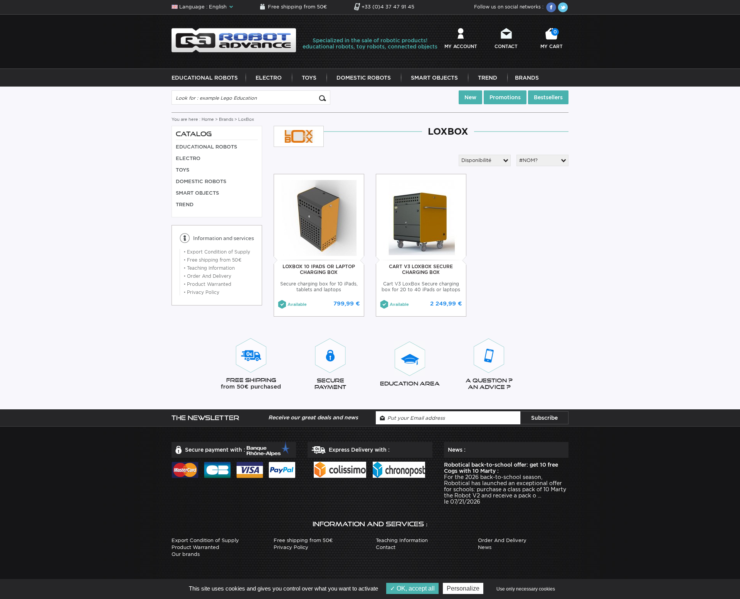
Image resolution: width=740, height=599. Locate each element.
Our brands (186, 554)
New (470, 97)
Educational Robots (205, 78)
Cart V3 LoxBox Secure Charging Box (421, 269)
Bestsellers (548, 97)
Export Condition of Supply (217, 252)
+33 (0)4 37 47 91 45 (388, 7)
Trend (487, 78)
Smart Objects (434, 78)
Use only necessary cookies (525, 589)
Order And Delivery (207, 276)
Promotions (505, 97)
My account (460, 46)
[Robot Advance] (234, 40)
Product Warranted (207, 284)
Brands (527, 78)
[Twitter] (563, 7)
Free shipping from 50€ (297, 7)
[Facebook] (551, 7)
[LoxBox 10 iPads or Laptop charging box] (319, 217)
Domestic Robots (363, 78)
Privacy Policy (201, 292)
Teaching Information (209, 268)
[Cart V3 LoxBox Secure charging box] (421, 217)
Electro (269, 78)
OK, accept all (415, 588)
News (484, 547)
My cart (551, 39)
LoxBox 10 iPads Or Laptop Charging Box (319, 269)
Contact (506, 46)
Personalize (463, 588)
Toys (309, 78)
